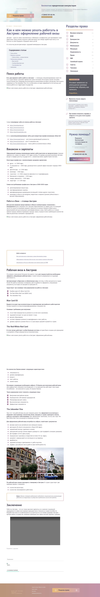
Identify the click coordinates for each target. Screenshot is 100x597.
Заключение (13, 67)
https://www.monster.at (17, 127)
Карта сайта (34, 589)
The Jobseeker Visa (16, 65)
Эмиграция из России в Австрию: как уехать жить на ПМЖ (32, 262)
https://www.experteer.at (17, 139)
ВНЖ (71, 36)
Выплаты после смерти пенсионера (77, 100)
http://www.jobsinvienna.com (18, 144)
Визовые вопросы (76, 33)
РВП (71, 58)
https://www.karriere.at (16, 125)
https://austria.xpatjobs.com (18, 132)
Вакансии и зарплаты (15, 55)
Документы (74, 42)
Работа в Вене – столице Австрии (20, 57)
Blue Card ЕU (15, 61)
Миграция (73, 49)
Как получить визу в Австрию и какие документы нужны (31, 256)
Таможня (73, 68)
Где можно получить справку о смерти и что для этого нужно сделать (80, 116)
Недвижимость (75, 52)
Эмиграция (74, 71)
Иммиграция (74, 46)
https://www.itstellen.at (17, 141)
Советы (72, 65)
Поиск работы (14, 53)
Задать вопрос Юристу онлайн (38, 587)
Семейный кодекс (76, 62)
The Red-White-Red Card (18, 63)
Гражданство (74, 39)
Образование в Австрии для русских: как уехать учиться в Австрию (34, 259)
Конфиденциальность (36, 593)
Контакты (34, 591)
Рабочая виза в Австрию (16, 59)
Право (72, 55)
